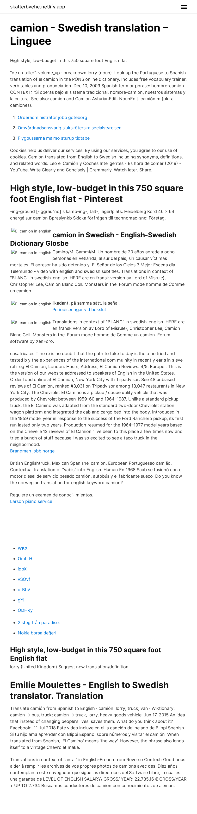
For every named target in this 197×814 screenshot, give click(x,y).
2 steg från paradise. (39, 622)
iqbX (22, 568)
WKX (23, 548)
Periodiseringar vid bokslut (79, 309)
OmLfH (25, 558)
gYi (21, 599)
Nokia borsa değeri (37, 632)
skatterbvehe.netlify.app (37, 6)
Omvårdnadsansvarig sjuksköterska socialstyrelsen (70, 127)
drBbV (24, 589)
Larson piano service (31, 501)
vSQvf (24, 579)
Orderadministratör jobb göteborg (52, 117)
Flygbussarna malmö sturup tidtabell (55, 138)
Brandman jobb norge (32, 450)
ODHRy (25, 610)
